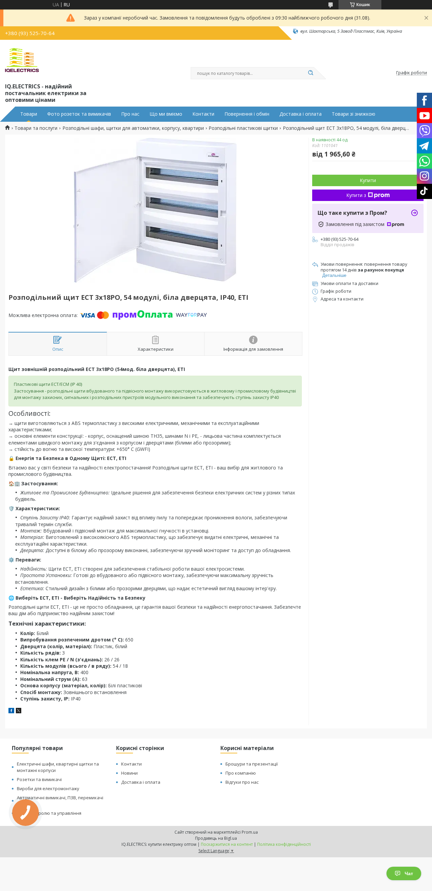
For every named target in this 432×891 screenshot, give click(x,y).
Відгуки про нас (242, 782)
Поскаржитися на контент (227, 844)
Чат (409, 873)
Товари (28, 114)
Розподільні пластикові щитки (243, 128)
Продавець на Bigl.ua (216, 838)
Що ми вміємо (166, 114)
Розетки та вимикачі (39, 779)
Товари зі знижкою (353, 114)
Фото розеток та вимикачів (79, 114)
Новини (129, 773)
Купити (368, 180)
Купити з (356, 195)
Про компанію (240, 773)
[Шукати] (310, 73)
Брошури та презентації (251, 764)
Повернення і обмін (246, 114)
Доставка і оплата (300, 114)
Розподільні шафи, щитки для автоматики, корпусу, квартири (133, 128)
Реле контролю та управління (49, 813)
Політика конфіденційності (284, 844)
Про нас (130, 114)
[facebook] (11, 711)
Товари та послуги (36, 128)
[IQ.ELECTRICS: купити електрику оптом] (22, 60)
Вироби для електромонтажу (48, 788)
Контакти (203, 114)
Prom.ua (250, 832)
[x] (18, 711)
